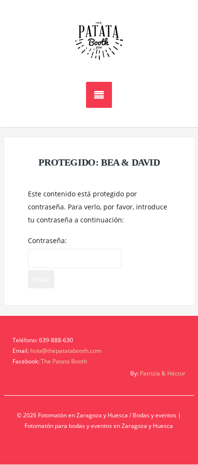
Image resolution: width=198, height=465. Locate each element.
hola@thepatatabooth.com (65, 351)
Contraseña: (47, 240)
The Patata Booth (64, 361)
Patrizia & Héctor (163, 373)
